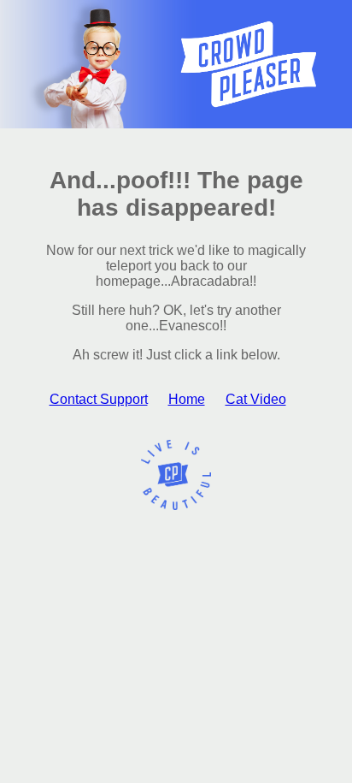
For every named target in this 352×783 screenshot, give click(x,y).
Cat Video (256, 399)
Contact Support (99, 399)
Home (186, 399)
